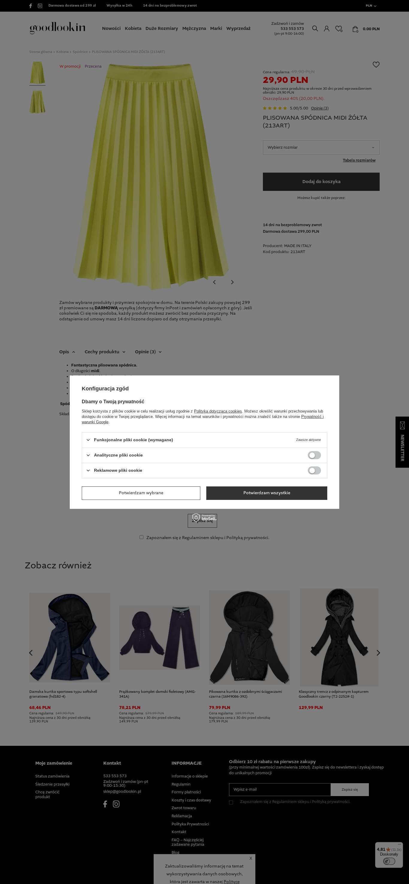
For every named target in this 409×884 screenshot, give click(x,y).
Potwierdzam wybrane (141, 493)
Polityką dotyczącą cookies (218, 411)
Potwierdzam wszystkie (266, 493)
